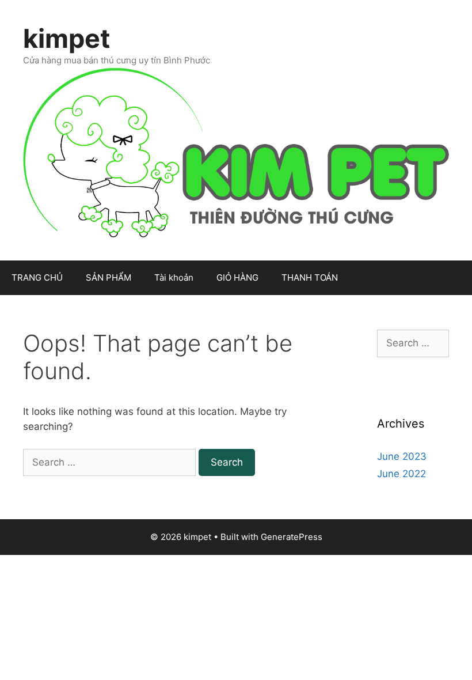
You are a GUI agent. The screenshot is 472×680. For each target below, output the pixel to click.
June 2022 (401, 473)
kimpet (66, 38)
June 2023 (402, 456)
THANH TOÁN (309, 277)
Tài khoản (173, 277)
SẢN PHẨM (108, 277)
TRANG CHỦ (37, 277)
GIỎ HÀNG (237, 277)
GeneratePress (291, 536)
